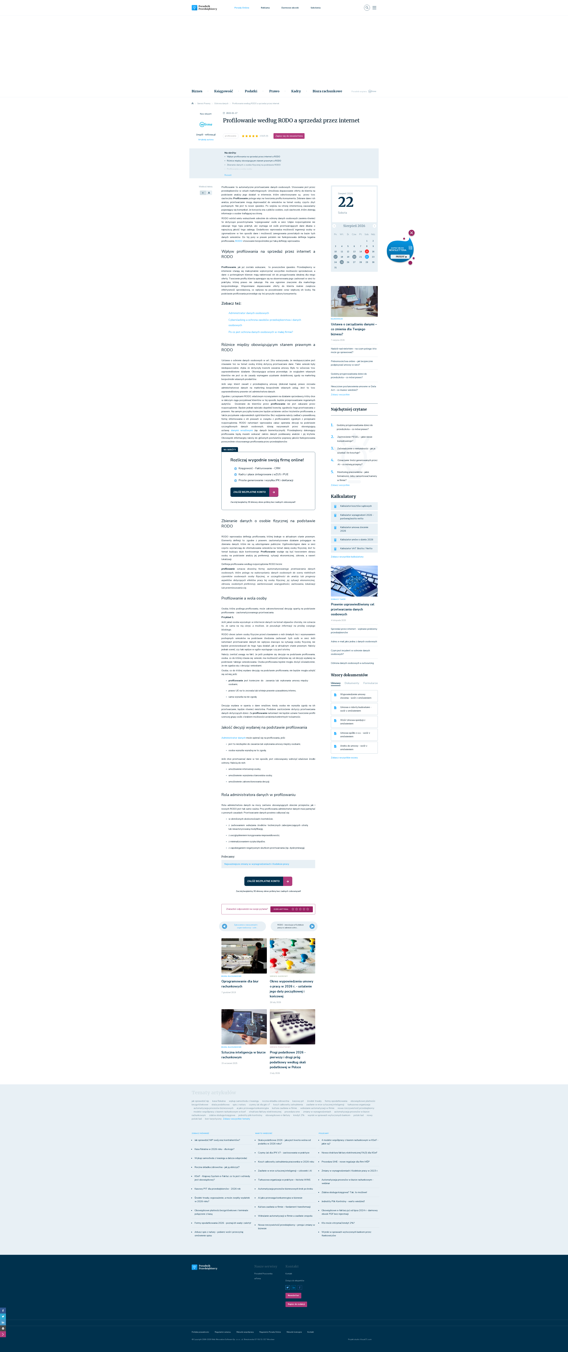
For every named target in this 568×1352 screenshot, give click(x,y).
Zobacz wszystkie (340, 394)
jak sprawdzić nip (200, 1101)
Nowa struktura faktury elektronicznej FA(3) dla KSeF (349, 1152)
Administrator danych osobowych (249, 313)
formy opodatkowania (336, 1101)
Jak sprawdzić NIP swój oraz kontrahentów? (217, 1140)
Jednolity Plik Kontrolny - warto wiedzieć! (343, 1201)
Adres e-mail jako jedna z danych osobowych (354, 641)
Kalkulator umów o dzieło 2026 (356, 539)
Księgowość (223, 91)
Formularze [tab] (370, 683)
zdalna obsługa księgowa (222, 1115)
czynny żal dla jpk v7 (259, 1104)
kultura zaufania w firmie (284, 1108)
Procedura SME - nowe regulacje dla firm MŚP (346, 1161)
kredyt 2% (298, 1115)
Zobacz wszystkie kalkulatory (347, 556)
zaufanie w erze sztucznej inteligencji (325, 1104)
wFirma (257, 1278)
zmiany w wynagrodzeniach (317, 1111)
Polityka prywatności (200, 1332)
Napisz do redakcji (296, 1304)
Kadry (296, 91)
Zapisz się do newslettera (289, 136)
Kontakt (288, 1273)
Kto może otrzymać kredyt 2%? (338, 1223)
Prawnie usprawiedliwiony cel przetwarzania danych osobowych (352, 609)
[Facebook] (3, 1311)
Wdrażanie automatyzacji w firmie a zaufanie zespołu (285, 1216)
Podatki (251, 91)
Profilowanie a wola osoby (239, 169)
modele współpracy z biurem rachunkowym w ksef (220, 1111)
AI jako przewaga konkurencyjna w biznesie (280, 1197)
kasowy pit (298, 1101)
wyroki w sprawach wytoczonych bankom (329, 1115)
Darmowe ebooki (290, 7)
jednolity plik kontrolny (250, 1115)
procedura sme (292, 1111)
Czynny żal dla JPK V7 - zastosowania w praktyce (283, 1152)
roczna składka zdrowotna (275, 1101)
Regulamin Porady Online (270, 1332)
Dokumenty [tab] (352, 683)
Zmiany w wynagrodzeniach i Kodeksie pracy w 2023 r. (350, 1170)
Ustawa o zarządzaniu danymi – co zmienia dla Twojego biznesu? (354, 329)
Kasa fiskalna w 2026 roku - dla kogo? (214, 1149)
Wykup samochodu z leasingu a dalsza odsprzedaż (221, 1158)
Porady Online (241, 7)
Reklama (265, 7)
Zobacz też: (231, 303)
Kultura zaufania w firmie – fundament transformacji (284, 1206)
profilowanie (231, 136)
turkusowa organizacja (358, 1104)
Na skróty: (230, 152)
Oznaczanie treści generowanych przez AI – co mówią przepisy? (357, 462)
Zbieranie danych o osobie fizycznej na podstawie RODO (254, 164)
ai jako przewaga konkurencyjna (253, 1108)
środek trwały (314, 1101)
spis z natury (239, 1104)
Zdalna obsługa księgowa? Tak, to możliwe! (344, 1192)
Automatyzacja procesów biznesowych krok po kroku (285, 1188)
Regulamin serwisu (223, 1332)
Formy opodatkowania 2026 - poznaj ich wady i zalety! (223, 1223)
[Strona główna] (192, 103)
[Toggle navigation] (374, 7)
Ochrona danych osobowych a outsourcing (352, 663)
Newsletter (293, 1295)
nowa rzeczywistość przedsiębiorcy (356, 1108)
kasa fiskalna (219, 1101)
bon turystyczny (213, 1118)
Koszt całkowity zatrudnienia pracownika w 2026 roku (286, 1161)
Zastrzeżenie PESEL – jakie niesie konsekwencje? (354, 439)
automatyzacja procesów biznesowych (213, 1108)
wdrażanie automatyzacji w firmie (317, 1108)
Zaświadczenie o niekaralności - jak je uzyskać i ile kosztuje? (356, 450)
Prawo (274, 91)
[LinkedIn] (3, 1322)
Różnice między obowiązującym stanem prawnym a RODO (254, 160)
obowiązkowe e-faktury (278, 1115)
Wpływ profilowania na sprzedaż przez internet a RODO (253, 156)
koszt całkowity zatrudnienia (288, 1104)
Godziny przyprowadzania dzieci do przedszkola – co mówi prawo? (355, 427)
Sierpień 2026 (354, 226)
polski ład (359, 1115)
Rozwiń (228, 175)
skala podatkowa (220, 1104)
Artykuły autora (205, 139)
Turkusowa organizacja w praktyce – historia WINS (284, 1179)
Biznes (197, 91)
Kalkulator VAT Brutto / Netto (356, 548)
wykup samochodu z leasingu (244, 1101)
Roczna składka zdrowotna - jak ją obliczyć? (217, 1167)
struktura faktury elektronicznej (265, 1111)
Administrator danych (233, 737)
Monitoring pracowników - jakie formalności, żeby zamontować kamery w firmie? (357, 476)
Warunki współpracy (245, 1332)
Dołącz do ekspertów (294, 1280)
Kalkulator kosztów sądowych (356, 506)
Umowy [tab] (336, 683)
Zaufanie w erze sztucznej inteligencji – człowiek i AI (285, 1170)
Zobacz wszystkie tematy (236, 1118)
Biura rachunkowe (327, 91)
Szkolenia (316, 7)
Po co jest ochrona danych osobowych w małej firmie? (261, 332)
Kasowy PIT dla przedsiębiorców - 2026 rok (218, 1188)
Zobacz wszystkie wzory (344, 757)
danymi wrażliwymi (242, 430)
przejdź (400, 256)
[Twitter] (3, 1316)
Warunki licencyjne (294, 1332)
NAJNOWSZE (337, 319)
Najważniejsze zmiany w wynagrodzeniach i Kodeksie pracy (256, 864)
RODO (238, 241)
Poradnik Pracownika (263, 1273)
